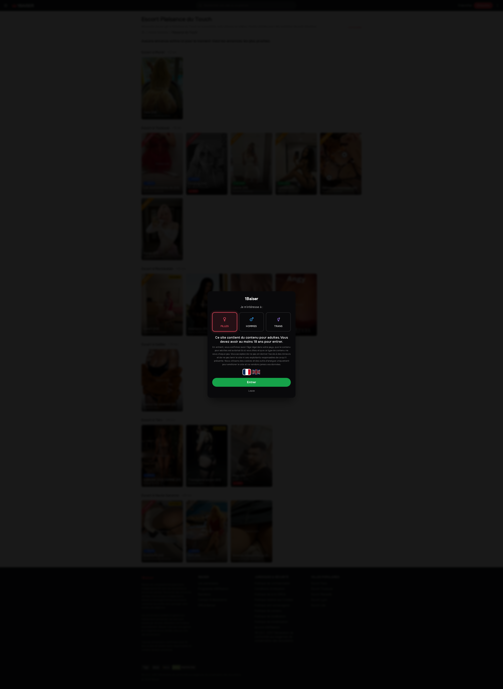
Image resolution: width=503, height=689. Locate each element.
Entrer (251, 382)
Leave (251, 390)
